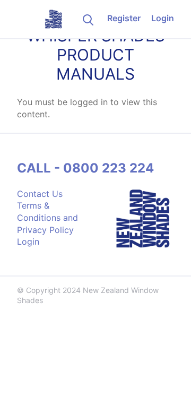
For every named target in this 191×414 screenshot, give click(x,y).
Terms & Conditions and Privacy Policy (47, 217)
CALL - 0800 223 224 (85, 168)
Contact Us (40, 193)
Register (124, 18)
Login (162, 18)
